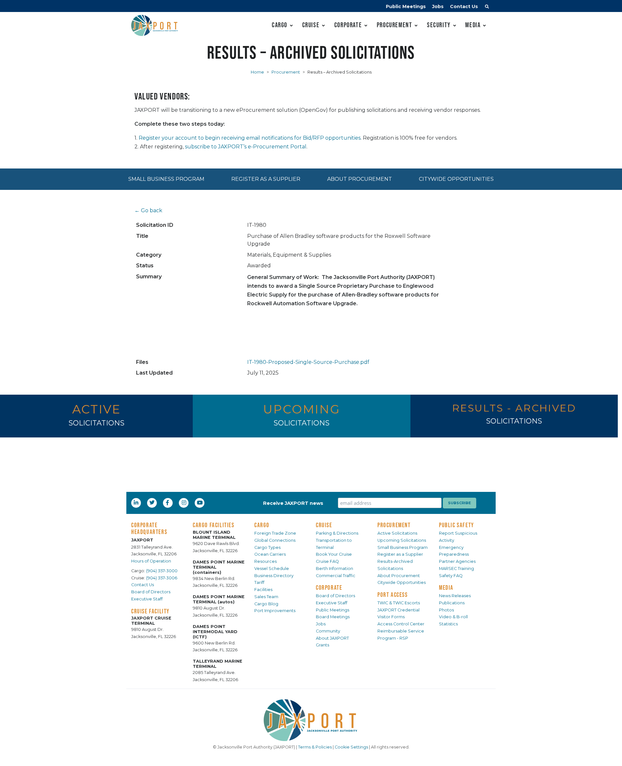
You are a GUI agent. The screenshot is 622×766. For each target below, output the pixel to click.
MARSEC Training (456, 568)
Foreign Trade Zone (275, 533)
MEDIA (446, 587)
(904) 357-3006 (161, 577)
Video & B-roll (453, 616)
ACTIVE (96, 409)
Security (439, 25)
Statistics (448, 623)
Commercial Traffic (335, 575)
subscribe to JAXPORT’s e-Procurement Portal (245, 147)
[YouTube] (200, 502)
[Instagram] (185, 502)
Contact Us (464, 6)
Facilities (263, 589)
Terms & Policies (315, 747)
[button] (487, 7)
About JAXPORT (332, 638)
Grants (322, 645)
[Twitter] (152, 502)
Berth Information (334, 568)
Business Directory (274, 575)
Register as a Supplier (265, 179)
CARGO (262, 524)
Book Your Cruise (334, 554)
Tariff (259, 582)
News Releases (455, 595)
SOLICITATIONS (96, 423)
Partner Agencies (457, 561)
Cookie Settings (351, 747)
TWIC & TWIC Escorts (398, 602)
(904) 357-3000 (162, 570)
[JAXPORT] (311, 720)
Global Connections (274, 540)
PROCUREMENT (394, 524)
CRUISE (324, 524)
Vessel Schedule (271, 568)
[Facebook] (167, 502)
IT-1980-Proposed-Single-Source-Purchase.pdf (308, 362)
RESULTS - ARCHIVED (514, 408)
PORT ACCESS (392, 594)
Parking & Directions (337, 533)
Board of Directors (150, 591)
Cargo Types (267, 547)
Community (328, 631)
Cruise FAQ (327, 561)
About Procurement (359, 179)
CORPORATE (329, 587)
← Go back (148, 210)
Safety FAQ (451, 575)
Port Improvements (274, 610)
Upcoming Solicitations (401, 540)
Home (257, 72)
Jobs (437, 6)
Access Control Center (400, 623)
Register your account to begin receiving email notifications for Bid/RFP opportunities (250, 138)
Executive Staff (147, 599)
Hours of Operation (151, 561)
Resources (265, 561)
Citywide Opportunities (456, 179)
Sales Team (266, 596)
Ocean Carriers (270, 554)
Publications (452, 602)
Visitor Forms (391, 616)
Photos (446, 610)
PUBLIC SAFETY (456, 524)
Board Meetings (333, 616)
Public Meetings (406, 6)
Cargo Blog (266, 603)
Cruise (311, 25)
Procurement (394, 25)
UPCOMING (301, 409)
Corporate (348, 25)
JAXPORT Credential (398, 610)
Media (472, 25)
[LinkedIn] (137, 502)
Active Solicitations (397, 533)
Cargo (279, 25)
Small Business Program (166, 179)
